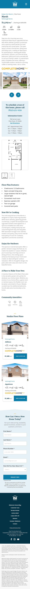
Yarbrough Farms (7, 19)
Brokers (15, 518)
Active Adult (15, 513)
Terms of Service (21, 484)
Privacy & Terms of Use (15, 527)
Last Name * (7, 440)
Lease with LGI (15, 516)
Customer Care (15, 508)
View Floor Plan (20, 356)
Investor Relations (15, 521)
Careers (15, 524)
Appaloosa (9, 384)
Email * (5, 457)
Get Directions (15, 123)
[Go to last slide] (11, 95)
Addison (8, 342)
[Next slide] (18, 95)
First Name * (7, 431)
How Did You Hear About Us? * (13, 466)
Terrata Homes (15, 510)
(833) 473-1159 (15, 110)
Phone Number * (8, 449)
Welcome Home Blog (15, 505)
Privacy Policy (12, 484)
